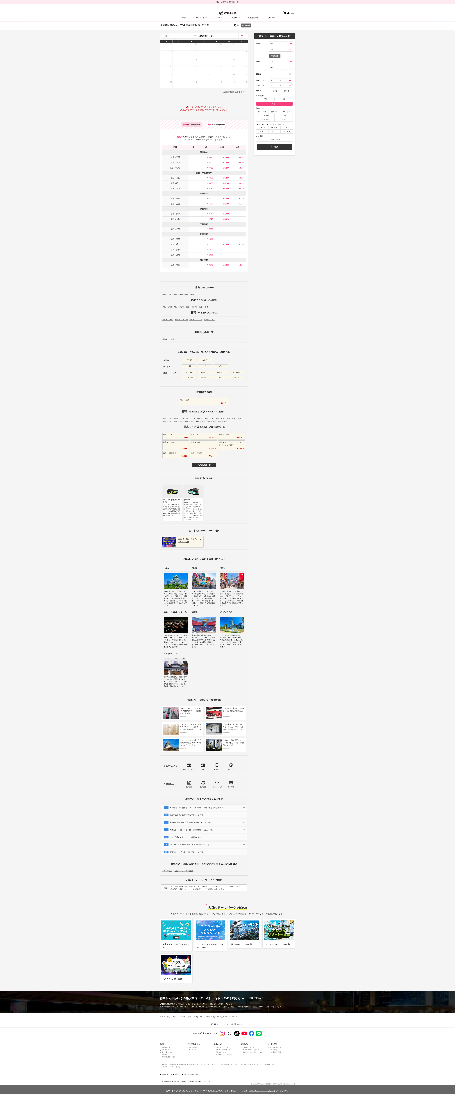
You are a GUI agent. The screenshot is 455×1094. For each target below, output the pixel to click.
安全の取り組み (167, 1052)
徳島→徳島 (175, 239)
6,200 (226, 178)
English (164, 1074)
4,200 (226, 198)
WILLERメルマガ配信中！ (224, 1054)
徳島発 (164, 339)
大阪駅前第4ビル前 (233, 887)
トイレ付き (204, 377)
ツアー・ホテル (202, 18)
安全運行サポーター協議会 (183, 871)
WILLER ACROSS (205, 1081)
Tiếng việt (195, 1074)
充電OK (236, 377)
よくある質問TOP (275, 1047)
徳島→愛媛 (175, 250)
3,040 (211, 214)
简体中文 (186, 1074)
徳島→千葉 (175, 157)
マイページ (192, 1050)
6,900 (242, 157)
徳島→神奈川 (175, 168)
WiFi (220, 377)
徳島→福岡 (175, 265)
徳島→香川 (175, 244)
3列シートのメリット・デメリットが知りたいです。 (191, 845)
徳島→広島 (175, 229)
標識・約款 (192, 1064)
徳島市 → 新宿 (167, 320)
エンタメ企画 (270, 18)
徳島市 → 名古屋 (181, 320)
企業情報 (164, 1064)
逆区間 (247, 25)
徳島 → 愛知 (178, 294)
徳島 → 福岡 (189, 294)
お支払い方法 (171, 766)
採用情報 (173, 1064)
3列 (205, 366)
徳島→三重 (175, 204)
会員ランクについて (222, 1052)
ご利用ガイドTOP (248, 1047)
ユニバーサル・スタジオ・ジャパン (210, 887)
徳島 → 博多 (203, 307)
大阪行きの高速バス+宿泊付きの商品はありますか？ (191, 822)
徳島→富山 (175, 178)
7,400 (226, 157)
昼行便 (189, 360)
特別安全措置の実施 (168, 1057)
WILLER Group (166, 1081)
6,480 (211, 178)
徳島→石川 (175, 183)
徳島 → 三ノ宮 (191, 307)
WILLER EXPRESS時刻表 (251, 1050)
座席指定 (220, 372)
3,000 (226, 244)
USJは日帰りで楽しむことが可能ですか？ (186, 837)
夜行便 (205, 360)
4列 (220, 366)
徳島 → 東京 (167, 294)
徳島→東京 (175, 163)
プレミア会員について (223, 1050)
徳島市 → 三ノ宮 (195, 320)
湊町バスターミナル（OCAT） (190, 889)
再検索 (275, 147)
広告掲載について (269, 1064)
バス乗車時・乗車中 (276, 1052)
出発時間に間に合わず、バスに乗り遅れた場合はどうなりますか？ (196, 808)
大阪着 (171, 339)
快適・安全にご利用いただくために (253, 1053)
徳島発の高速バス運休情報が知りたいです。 (187, 815)
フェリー (219, 18)
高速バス (185, 18)
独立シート (189, 372)
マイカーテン (236, 372)
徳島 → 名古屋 (178, 307)
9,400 (211, 168)
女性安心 (189, 377)
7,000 (211, 229)
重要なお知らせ (167, 1047)
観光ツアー (236, 18)
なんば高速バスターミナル (214, 889)
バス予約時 (273, 1050)
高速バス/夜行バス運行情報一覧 (227, 2)
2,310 (211, 219)
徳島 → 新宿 (167, 307)
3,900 (226, 214)
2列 (189, 366)
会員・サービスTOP (222, 1047)
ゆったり (204, 372)
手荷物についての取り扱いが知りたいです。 (187, 852)
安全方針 (164, 1054)
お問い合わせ (256, 1064)
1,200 (211, 239)
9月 (242, 36)
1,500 (211, 244)
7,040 (211, 265)
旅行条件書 (182, 1064)
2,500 (211, 255)
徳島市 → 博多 (209, 320)
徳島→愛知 (175, 198)
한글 (170, 1074)
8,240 (211, 157)
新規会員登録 (193, 1047)
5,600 (211, 204)
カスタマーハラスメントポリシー (172, 1067)
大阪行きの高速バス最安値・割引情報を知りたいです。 (192, 830)
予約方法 (170, 784)
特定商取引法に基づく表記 (229, 1064)
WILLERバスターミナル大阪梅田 (183, 887)
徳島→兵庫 (175, 219)
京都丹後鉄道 (253, 18)
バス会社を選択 (274, 139)
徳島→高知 (175, 255)
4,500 (211, 198)
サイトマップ (245, 1064)
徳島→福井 (175, 189)
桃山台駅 (174, 889)
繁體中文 (177, 1074)
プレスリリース (167, 1050)
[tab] (191, 124)
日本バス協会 (167, 871)
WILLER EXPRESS (180, 1081)
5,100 (242, 198)
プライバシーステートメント (208, 1064)
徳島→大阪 (175, 214)
